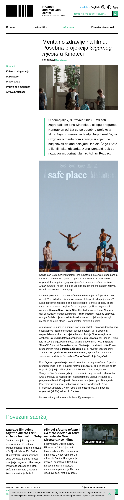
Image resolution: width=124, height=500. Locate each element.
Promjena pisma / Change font (115, 7)
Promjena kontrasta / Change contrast (109, 7)
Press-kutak (13, 81)
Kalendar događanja (17, 71)
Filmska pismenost (102, 27)
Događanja (61, 60)
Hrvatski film (39, 27)
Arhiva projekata (15, 92)
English (95, 7)
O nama (10, 27)
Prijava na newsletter (18, 87)
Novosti (10, 66)
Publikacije (12, 76)
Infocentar (69, 27)
